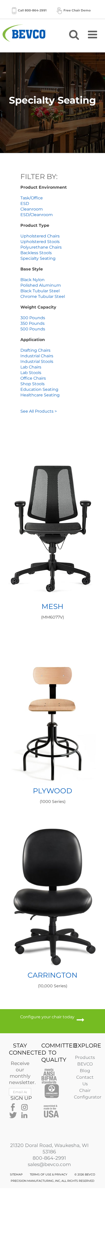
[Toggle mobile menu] (93, 34)
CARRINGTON (52, 975)
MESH (52, 606)
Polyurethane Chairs (41, 247)
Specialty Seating (38, 258)
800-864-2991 (49, 1158)
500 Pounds (32, 329)
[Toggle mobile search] (74, 34)
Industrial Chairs (36, 355)
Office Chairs (33, 378)
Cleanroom (31, 209)
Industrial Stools (36, 361)
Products (85, 1057)
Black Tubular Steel (40, 290)
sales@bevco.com (49, 1164)
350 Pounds (32, 323)
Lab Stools (30, 372)
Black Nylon (32, 279)
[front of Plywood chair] (52, 633)
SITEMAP (16, 1174)
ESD (24, 203)
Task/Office (31, 198)
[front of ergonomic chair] (52, 817)
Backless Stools (36, 252)
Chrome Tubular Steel (42, 296)
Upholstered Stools (40, 241)
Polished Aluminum (40, 285)
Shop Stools (32, 383)
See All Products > (38, 411)
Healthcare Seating (40, 395)
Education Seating (39, 389)
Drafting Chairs (35, 350)
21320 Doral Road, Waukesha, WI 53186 (49, 1148)
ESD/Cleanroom (36, 214)
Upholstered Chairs (40, 236)
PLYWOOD (52, 790)
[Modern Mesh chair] (52, 448)
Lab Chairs (30, 367)
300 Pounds (32, 317)
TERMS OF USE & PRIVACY (48, 1174)
